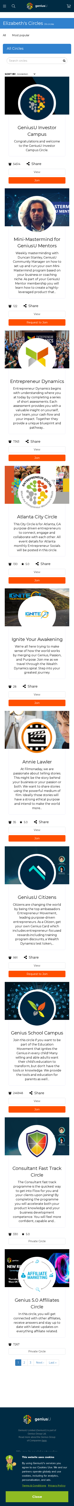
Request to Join (37, 322)
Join (37, 180)
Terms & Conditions (34, 1485)
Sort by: (10, 74)
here (44, 1440)
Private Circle (37, 1241)
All (4, 35)
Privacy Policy (56, 1485)
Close (37, 1497)
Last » (53, 1362)
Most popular (20, 35)
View (37, 172)
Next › (40, 1362)
